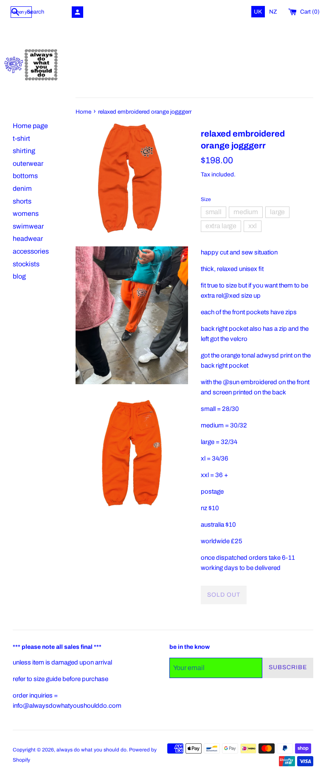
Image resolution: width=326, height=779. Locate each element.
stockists (26, 264)
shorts (22, 201)
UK (258, 11)
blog (19, 276)
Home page (30, 125)
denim (22, 188)
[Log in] (77, 12)
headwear (28, 238)
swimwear (28, 226)
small (213, 211)
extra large (220, 225)
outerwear (28, 163)
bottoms (25, 175)
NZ (273, 11)
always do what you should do (91, 750)
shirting (24, 150)
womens (26, 213)
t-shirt (21, 138)
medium (245, 211)
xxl (252, 225)
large (277, 211)
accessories (31, 251)
